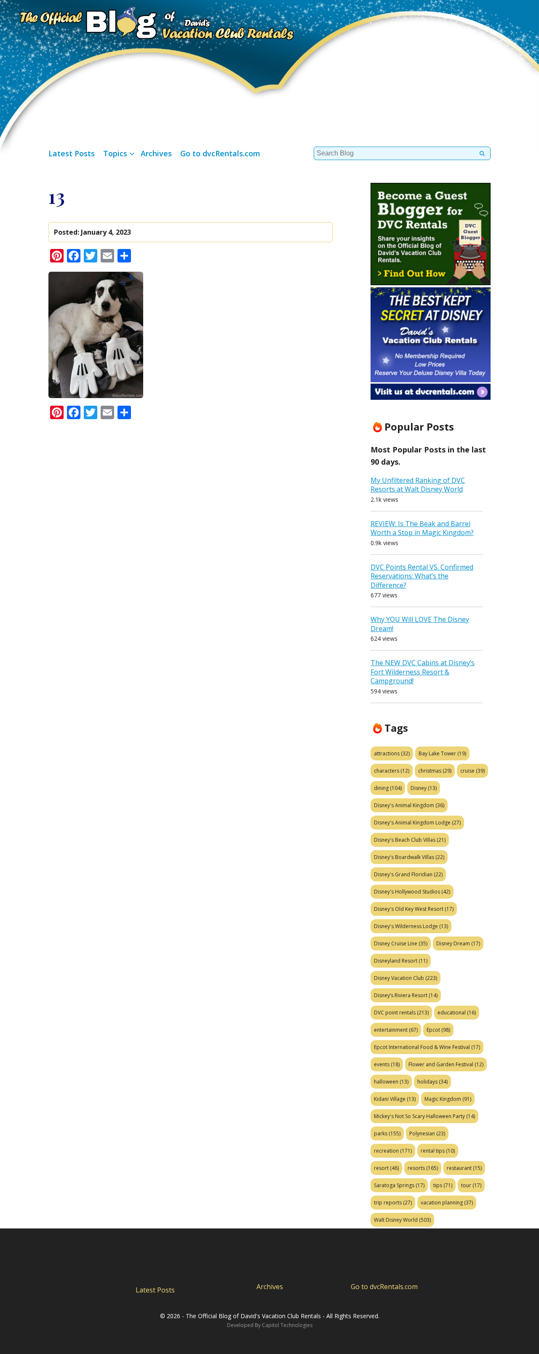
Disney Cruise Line (400, 943)
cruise (472, 770)
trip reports (393, 1202)
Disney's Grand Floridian (408, 874)
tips (442, 1185)
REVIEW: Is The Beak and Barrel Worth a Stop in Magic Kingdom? (422, 528)
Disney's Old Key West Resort (414, 908)
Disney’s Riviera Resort (406, 995)
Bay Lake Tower (442, 753)
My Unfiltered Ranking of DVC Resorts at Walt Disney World (418, 485)
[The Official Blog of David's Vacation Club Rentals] (147, 21)
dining (388, 788)
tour (471, 1185)
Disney (424, 788)
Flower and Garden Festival (445, 1064)
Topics (115, 153)
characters (391, 770)
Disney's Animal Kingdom (409, 805)
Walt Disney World (402, 1219)
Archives (156, 153)
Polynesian (427, 1133)
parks (387, 1133)
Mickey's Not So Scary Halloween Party (424, 1116)
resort (386, 1168)
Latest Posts (71, 153)
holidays (432, 1081)
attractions (392, 753)
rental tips (438, 1150)
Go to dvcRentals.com (220, 153)
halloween (391, 1081)
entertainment (396, 1029)
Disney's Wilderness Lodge (411, 926)
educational (457, 1012)
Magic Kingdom (447, 1098)
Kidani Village (395, 1098)
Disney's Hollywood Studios (412, 891)
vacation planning (447, 1202)
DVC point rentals (401, 1012)
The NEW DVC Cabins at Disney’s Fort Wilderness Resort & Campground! (423, 671)
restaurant (464, 1168)
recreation (393, 1150)
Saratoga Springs (399, 1185)
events (387, 1064)
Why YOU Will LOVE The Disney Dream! (420, 624)
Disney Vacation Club (405, 978)
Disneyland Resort (400, 960)
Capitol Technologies (287, 1325)
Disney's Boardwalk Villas (409, 857)
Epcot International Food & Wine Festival (427, 1047)
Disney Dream (458, 943)
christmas (434, 770)
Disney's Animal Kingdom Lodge (417, 822)
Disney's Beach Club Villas (410, 839)
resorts (423, 1168)
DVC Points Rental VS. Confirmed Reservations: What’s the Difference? (422, 576)
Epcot (438, 1029)
